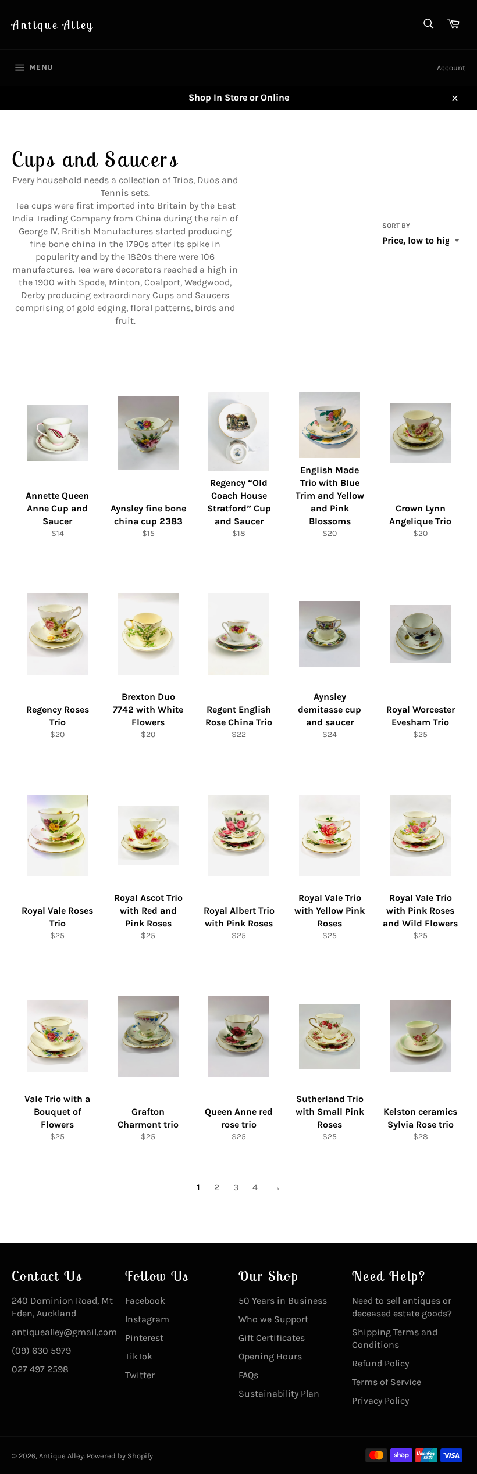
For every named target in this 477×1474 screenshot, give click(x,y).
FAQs (248, 1374)
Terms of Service (386, 1381)
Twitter (140, 1374)
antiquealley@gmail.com (64, 1331)
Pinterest (144, 1337)
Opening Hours (270, 1356)
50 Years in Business (282, 1300)
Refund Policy (380, 1363)
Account (451, 67)
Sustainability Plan (278, 1393)
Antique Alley (53, 24)
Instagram (147, 1319)
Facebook (145, 1300)
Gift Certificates (271, 1337)
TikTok (138, 1356)
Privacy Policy (380, 1400)
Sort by (396, 225)
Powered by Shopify (120, 1455)
